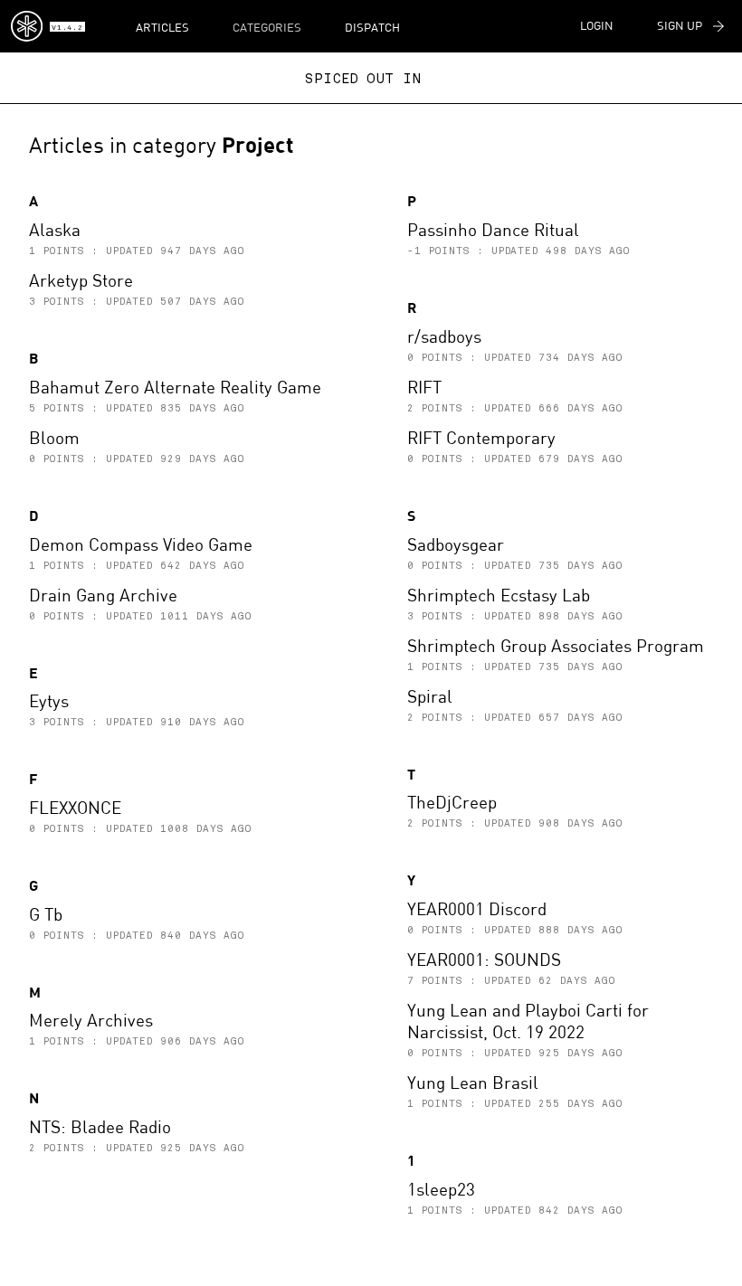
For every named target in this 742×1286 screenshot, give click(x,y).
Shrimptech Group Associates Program (555, 645)
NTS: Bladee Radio (100, 1126)
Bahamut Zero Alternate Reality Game (175, 386)
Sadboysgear (455, 544)
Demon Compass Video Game (140, 544)
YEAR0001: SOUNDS (484, 959)
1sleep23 (441, 1188)
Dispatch (372, 27)
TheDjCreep (452, 801)
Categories (267, 27)
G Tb (45, 913)
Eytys (49, 700)
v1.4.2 (67, 28)
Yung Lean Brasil (472, 1082)
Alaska (55, 229)
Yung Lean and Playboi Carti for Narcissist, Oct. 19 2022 (528, 1020)
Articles (162, 27)
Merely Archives (91, 1019)
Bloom (54, 437)
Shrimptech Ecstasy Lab (498, 594)
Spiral (429, 696)
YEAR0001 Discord (477, 908)
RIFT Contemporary (481, 437)
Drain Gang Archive (103, 594)
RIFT (424, 386)
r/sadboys (444, 336)
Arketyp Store (81, 279)
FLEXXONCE (75, 807)
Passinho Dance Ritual (493, 229)
